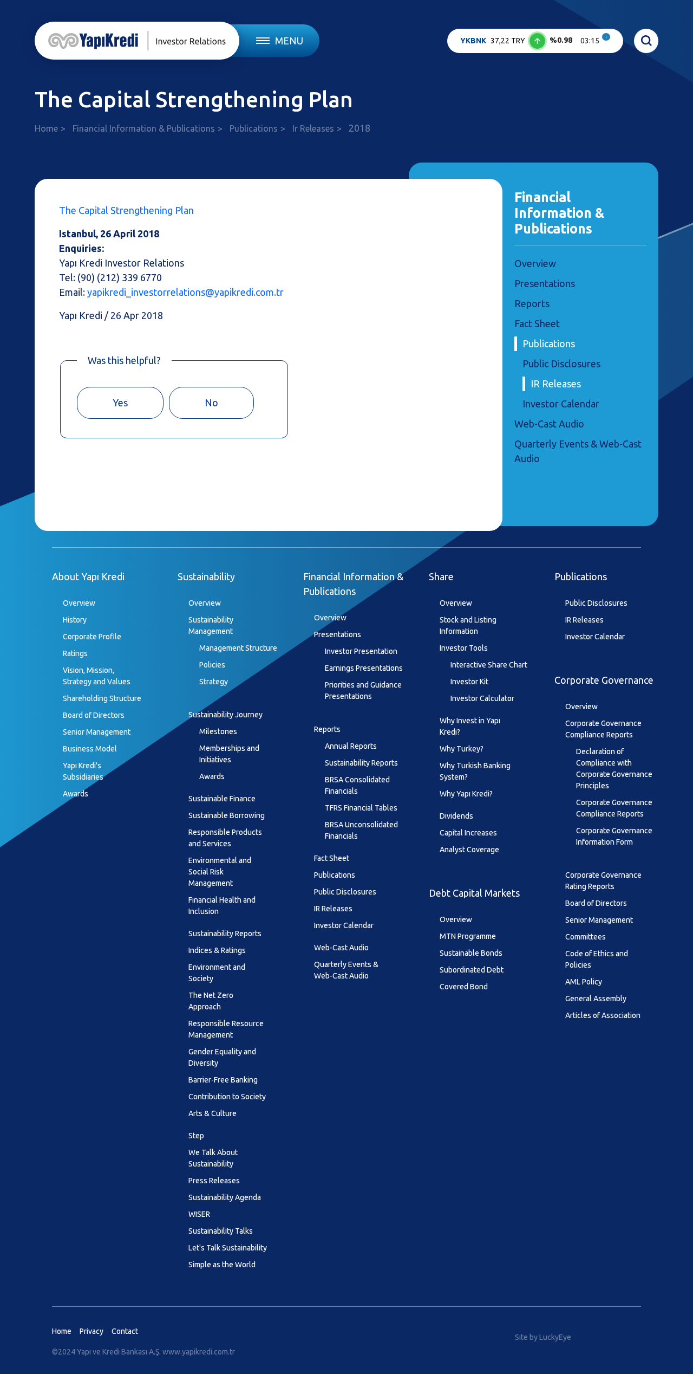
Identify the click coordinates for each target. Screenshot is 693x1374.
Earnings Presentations (364, 668)
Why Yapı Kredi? (466, 793)
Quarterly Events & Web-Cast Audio (346, 970)
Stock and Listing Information (468, 625)
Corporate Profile (92, 636)
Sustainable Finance (222, 798)
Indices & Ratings (217, 950)
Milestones (218, 731)
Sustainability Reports (224, 933)
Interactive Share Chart (488, 664)
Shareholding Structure (102, 698)
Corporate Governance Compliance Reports (603, 729)
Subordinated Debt (472, 969)
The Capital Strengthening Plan (126, 210)
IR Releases (556, 383)
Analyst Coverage (469, 849)
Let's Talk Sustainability (227, 1247)
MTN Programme (468, 936)
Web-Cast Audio (549, 423)
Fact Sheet (537, 323)
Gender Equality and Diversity (222, 1057)
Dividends (456, 816)
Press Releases (214, 1180)
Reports (532, 303)
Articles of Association (602, 1015)
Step (196, 1135)
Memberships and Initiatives (229, 754)
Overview (535, 263)
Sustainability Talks (220, 1231)
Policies (212, 664)
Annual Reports (351, 746)
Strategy (213, 681)
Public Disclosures (561, 363)
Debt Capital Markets (474, 892)
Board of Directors (94, 715)
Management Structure (238, 648)
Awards (75, 793)
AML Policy (583, 981)
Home (46, 128)
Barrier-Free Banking (223, 1079)
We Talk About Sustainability (213, 1158)
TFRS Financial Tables (361, 807)
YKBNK (473, 40)
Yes (120, 402)
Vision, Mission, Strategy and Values (96, 676)
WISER (199, 1214)
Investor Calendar (560, 403)
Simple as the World (222, 1264)
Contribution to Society (227, 1096)
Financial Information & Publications (144, 128)
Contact (125, 1331)
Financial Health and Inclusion (222, 906)
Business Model (90, 748)
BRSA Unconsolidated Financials (361, 830)
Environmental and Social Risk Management (219, 871)
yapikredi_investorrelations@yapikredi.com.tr (185, 292)
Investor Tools (464, 648)
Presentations (544, 283)
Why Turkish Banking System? (475, 771)
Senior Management (96, 732)
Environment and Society (216, 973)
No (211, 402)
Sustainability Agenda (224, 1197)
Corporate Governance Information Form (614, 836)
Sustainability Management (210, 625)
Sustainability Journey (225, 714)
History (75, 619)
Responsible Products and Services (225, 838)
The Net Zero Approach (210, 1001)
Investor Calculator (482, 698)
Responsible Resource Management (226, 1029)
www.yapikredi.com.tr (198, 1351)
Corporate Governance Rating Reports (603, 881)
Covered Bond (464, 986)
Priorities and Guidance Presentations (363, 690)
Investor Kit (469, 681)
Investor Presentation (361, 651)
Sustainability (206, 576)
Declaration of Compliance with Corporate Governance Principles (614, 768)
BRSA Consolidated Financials (357, 785)
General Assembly (595, 998)
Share (441, 576)
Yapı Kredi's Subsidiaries (83, 771)
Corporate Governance (603, 680)
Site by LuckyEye (543, 1337)
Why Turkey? (461, 748)
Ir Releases (313, 128)
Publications (254, 128)
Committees (585, 936)
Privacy (91, 1331)
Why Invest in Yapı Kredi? (470, 726)
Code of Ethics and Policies (596, 959)
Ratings (75, 653)
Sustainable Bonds (471, 953)
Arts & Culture (212, 1113)
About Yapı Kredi (88, 576)
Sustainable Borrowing (226, 815)
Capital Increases (468, 832)
